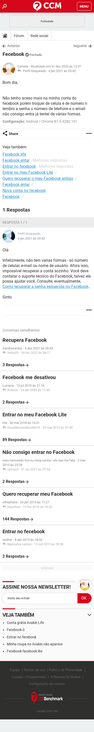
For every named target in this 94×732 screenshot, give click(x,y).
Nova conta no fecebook (24, 190)
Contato (17, 677)
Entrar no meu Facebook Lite (28, 172)
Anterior (13, 46)
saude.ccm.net (47, 711)
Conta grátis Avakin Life (25, 623)
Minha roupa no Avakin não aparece (35, 644)
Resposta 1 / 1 (15, 222)
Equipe (15, 670)
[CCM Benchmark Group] (47, 698)
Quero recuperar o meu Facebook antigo (38, 178)
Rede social (39, 36)
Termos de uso (34, 670)
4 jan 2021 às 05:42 (62, 71)
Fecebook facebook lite (24, 651)
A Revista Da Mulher (65, 677)
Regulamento (36, 677)
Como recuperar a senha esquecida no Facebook (45, 286)
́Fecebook (11, 196)
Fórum (19, 36)
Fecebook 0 (16, 630)
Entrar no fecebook (21, 637)
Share (13, 134)
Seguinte (80, 46)
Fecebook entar (16, 184)
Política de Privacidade (65, 670)
